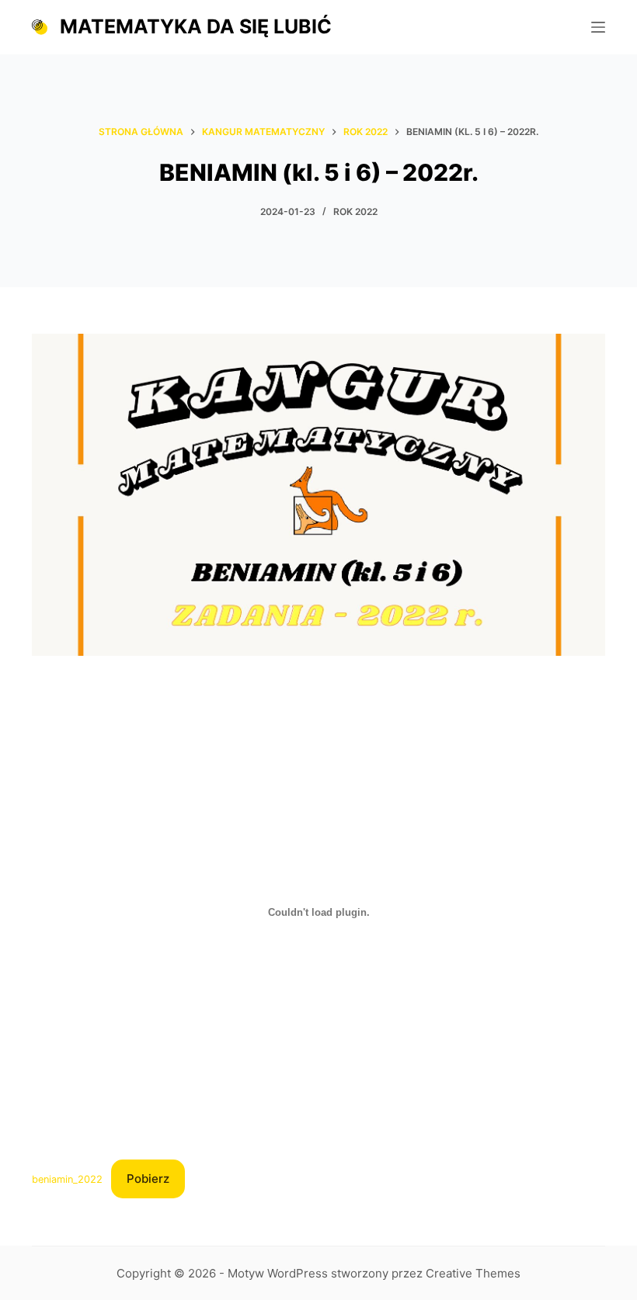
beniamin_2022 (67, 1179)
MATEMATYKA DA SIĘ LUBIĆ (196, 26)
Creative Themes (473, 1273)
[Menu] (598, 27)
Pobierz (148, 1178)
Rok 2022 (355, 211)
